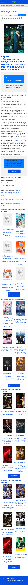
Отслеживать (14, 171)
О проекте (15, 578)
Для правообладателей (17, 580)
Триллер (18, 203)
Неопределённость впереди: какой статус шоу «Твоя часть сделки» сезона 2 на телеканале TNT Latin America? (20, 438)
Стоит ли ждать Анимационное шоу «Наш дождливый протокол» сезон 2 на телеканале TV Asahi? (20, 321)
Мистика (3, 205)
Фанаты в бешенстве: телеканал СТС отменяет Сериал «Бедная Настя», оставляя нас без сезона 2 (12, 199)
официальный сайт (19, 140)
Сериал (12, 185)
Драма (14, 203)
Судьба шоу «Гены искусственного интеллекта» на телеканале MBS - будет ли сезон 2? (7, 376)
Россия (14, 188)
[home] (14, 2)
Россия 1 (9, 183)
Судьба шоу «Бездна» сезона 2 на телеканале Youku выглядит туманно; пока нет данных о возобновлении (7, 469)
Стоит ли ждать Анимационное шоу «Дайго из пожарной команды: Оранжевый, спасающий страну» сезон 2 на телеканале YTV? (20, 377)
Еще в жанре (14, 386)
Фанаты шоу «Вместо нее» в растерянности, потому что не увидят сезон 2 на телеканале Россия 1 (7, 287)
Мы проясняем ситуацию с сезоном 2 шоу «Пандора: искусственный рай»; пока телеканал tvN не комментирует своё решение (20, 466)
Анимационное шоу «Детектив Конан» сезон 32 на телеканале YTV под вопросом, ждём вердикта (20, 503)
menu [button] (2, 2)
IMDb (18, 134)
